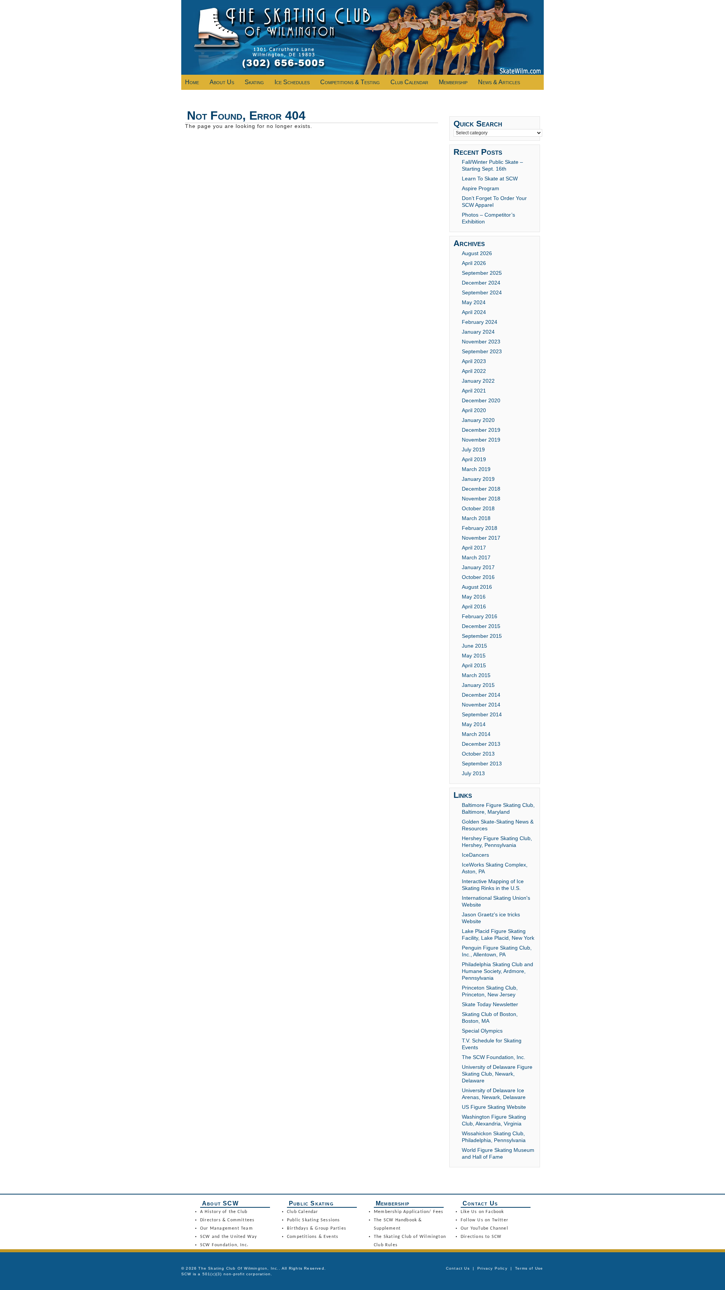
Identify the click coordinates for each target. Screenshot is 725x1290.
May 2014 (474, 724)
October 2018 (478, 508)
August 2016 (477, 587)
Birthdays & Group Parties (316, 1228)
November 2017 (481, 538)
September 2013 (482, 763)
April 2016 (474, 606)
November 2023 (481, 342)
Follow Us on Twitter (484, 1220)
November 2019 (481, 440)
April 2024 (474, 312)
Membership (453, 82)
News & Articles (499, 82)
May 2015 (474, 656)
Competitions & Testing (350, 82)
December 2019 (481, 430)
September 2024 (482, 292)
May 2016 (474, 597)
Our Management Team (226, 1228)
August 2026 (477, 253)
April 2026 (474, 263)
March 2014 (476, 734)
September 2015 (482, 636)
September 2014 (482, 714)
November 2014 (481, 705)
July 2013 (473, 773)
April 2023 (474, 361)
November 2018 (481, 499)
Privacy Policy (492, 1268)
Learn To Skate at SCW (490, 178)
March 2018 (476, 518)
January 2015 (478, 685)
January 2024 (478, 332)
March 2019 (476, 469)
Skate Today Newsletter (490, 1004)
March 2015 (476, 675)
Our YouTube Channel (484, 1228)
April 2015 (474, 665)
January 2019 (478, 479)
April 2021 (474, 391)
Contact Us (458, 1268)
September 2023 (482, 351)
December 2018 (481, 489)
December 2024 (481, 283)
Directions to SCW (481, 1237)
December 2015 (481, 626)
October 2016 (478, 577)
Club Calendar (409, 82)
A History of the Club (223, 1212)
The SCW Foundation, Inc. (493, 1057)
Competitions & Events (312, 1237)
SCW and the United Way (228, 1237)
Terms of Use (529, 1268)
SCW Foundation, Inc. (224, 1245)
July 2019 (473, 449)
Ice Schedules (292, 82)
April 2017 (474, 548)
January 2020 (478, 420)
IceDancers (475, 855)
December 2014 (481, 695)
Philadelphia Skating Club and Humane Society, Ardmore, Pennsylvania (497, 971)
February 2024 (479, 322)
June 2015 (474, 646)
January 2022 (478, 381)
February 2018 (479, 528)
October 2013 (478, 754)
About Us (222, 82)
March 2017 (476, 557)
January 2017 (478, 567)
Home (192, 82)
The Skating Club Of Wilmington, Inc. (238, 1268)
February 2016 (479, 616)
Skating (254, 82)
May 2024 (474, 302)
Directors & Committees (227, 1220)
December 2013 (481, 744)
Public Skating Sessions (313, 1220)
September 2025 (482, 273)
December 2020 (481, 400)
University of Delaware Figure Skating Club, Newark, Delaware (497, 1074)
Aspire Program (480, 188)
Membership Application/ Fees (409, 1212)
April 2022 (474, 371)
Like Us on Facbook (482, 1212)
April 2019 (474, 459)
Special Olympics (482, 1031)
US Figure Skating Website (494, 1107)
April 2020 (474, 410)
